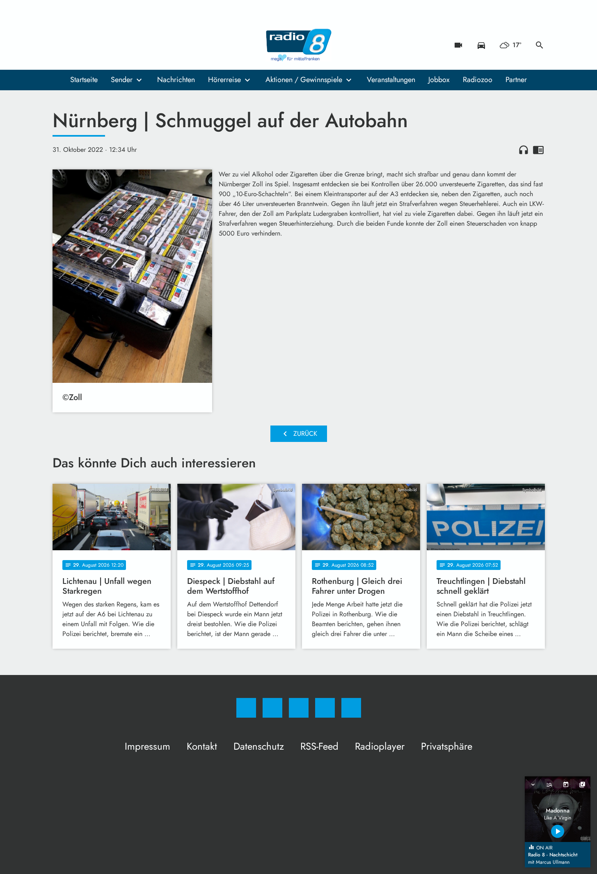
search (539, 45)
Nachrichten (176, 79)
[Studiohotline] (110, 45)
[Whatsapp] (93, 45)
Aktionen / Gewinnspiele (303, 79)
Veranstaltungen (391, 79)
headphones (523, 150)
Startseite (84, 79)
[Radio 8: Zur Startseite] (299, 45)
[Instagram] (77, 45)
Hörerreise (224, 79)
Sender (122, 79)
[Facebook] (61, 45)
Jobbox (439, 79)
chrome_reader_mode (538, 150)
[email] (126, 45)
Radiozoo (477, 79)
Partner (516, 79)
